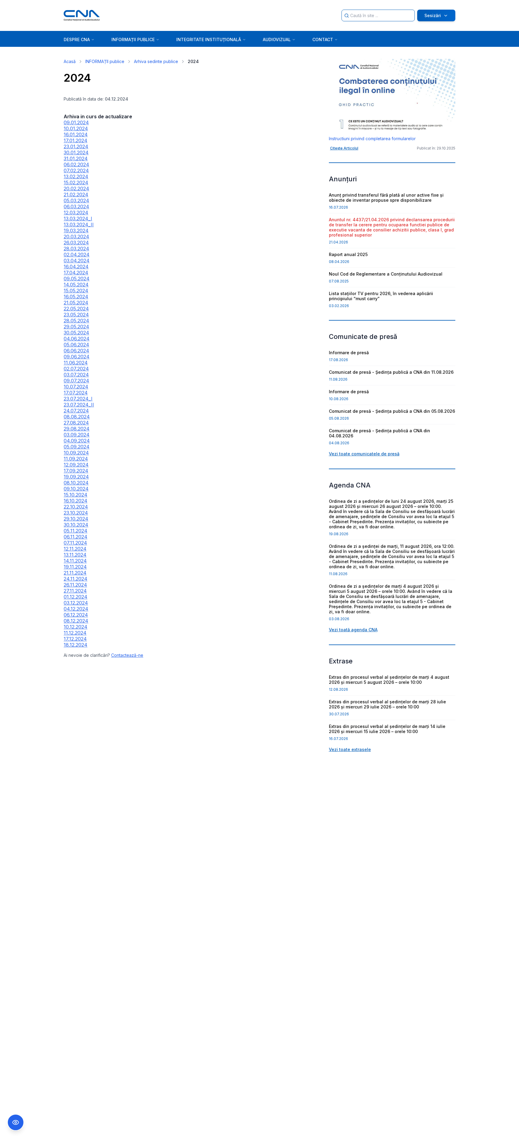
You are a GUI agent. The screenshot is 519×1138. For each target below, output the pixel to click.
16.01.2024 (76, 134)
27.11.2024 (75, 591)
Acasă (70, 61)
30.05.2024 (76, 333)
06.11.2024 (75, 537)
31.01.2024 (76, 158)
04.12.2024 (76, 609)
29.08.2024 (77, 429)
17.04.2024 (76, 273)
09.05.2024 (77, 279)
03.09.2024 (77, 435)
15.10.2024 (75, 495)
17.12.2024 (75, 639)
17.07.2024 (76, 393)
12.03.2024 (76, 213)
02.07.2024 (76, 369)
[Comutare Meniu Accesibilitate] (15, 1122)
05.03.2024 (76, 201)
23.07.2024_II (79, 405)
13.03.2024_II (79, 225)
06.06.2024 (76, 351)
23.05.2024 (76, 315)
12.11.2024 (75, 549)
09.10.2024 (76, 489)
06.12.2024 (76, 615)
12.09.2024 (76, 465)
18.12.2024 (75, 645)
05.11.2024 (75, 531)
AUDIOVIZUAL (277, 39)
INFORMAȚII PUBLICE (133, 39)
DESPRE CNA (77, 39)
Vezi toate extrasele (350, 749)
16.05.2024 (76, 297)
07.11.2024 (75, 543)
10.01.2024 (76, 128)
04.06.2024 (77, 339)
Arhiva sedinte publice (156, 61)
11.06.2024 (76, 363)
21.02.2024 (76, 195)
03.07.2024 (76, 375)
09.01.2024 (76, 122)
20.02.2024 (76, 189)
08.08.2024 (77, 417)
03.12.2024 (76, 603)
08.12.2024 (76, 621)
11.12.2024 (75, 633)
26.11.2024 (75, 585)
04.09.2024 (77, 441)
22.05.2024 (76, 309)
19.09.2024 (76, 477)
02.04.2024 (77, 255)
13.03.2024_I (78, 219)
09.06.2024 (77, 357)
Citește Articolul (344, 148)
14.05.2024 (76, 285)
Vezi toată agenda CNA (353, 629)
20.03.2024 (76, 237)
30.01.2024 (76, 152)
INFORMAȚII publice (104, 61)
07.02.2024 (76, 171)
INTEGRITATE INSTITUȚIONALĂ (208, 39)
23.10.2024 (76, 513)
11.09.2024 (76, 459)
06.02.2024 (76, 164)
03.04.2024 (77, 261)
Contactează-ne (127, 655)
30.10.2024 (76, 525)
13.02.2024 (76, 177)
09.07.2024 (76, 381)
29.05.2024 (76, 327)
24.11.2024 (75, 579)
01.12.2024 (75, 597)
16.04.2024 (76, 267)
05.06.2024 (76, 345)
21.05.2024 (76, 303)
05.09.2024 (77, 447)
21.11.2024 (75, 573)
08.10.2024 (76, 483)
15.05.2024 (76, 291)
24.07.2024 (76, 411)
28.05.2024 (76, 321)
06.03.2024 (76, 207)
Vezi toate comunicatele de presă (364, 453)
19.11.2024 (75, 567)
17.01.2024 (75, 140)
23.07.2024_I (78, 399)
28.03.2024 (76, 249)
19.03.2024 (76, 231)
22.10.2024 (76, 507)
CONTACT (322, 39)
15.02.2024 (76, 183)
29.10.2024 (76, 519)
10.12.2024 (75, 627)
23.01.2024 (76, 146)
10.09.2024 (76, 453)
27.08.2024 (76, 423)
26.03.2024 (76, 243)
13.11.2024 (75, 555)
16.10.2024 (75, 501)
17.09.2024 (76, 471)
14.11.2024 (75, 561)
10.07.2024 (76, 387)
